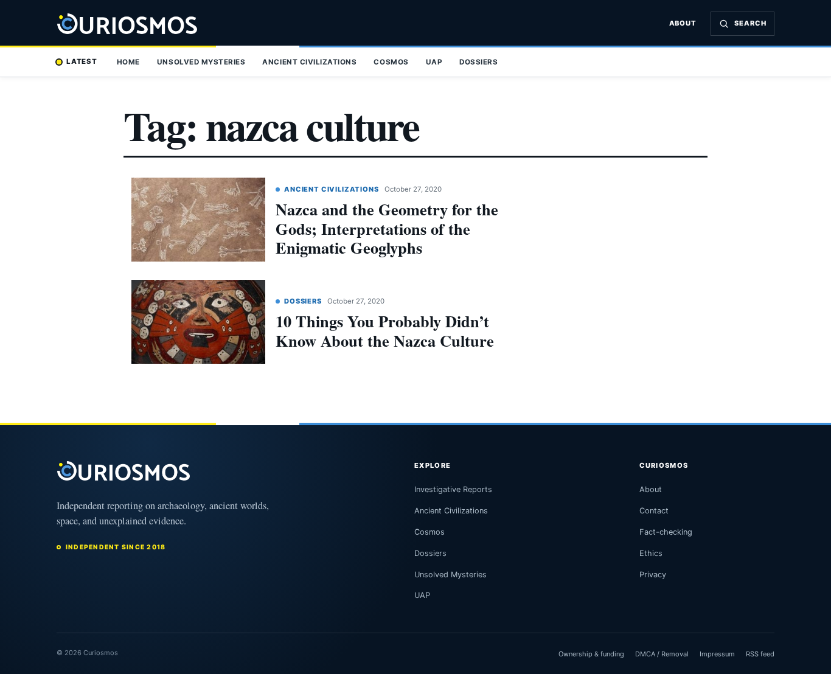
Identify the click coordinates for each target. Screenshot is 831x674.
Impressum (717, 654)
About (683, 23)
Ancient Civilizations (309, 62)
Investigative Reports (453, 489)
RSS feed (760, 654)
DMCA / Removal (662, 654)
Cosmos (391, 62)
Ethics (650, 553)
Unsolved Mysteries (201, 62)
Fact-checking (665, 532)
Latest (81, 61)
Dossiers (478, 62)
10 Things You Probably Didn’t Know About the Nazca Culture (385, 330)
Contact (654, 510)
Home (128, 62)
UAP (434, 62)
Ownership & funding (591, 654)
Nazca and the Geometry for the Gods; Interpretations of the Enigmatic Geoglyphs (387, 228)
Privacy (652, 574)
